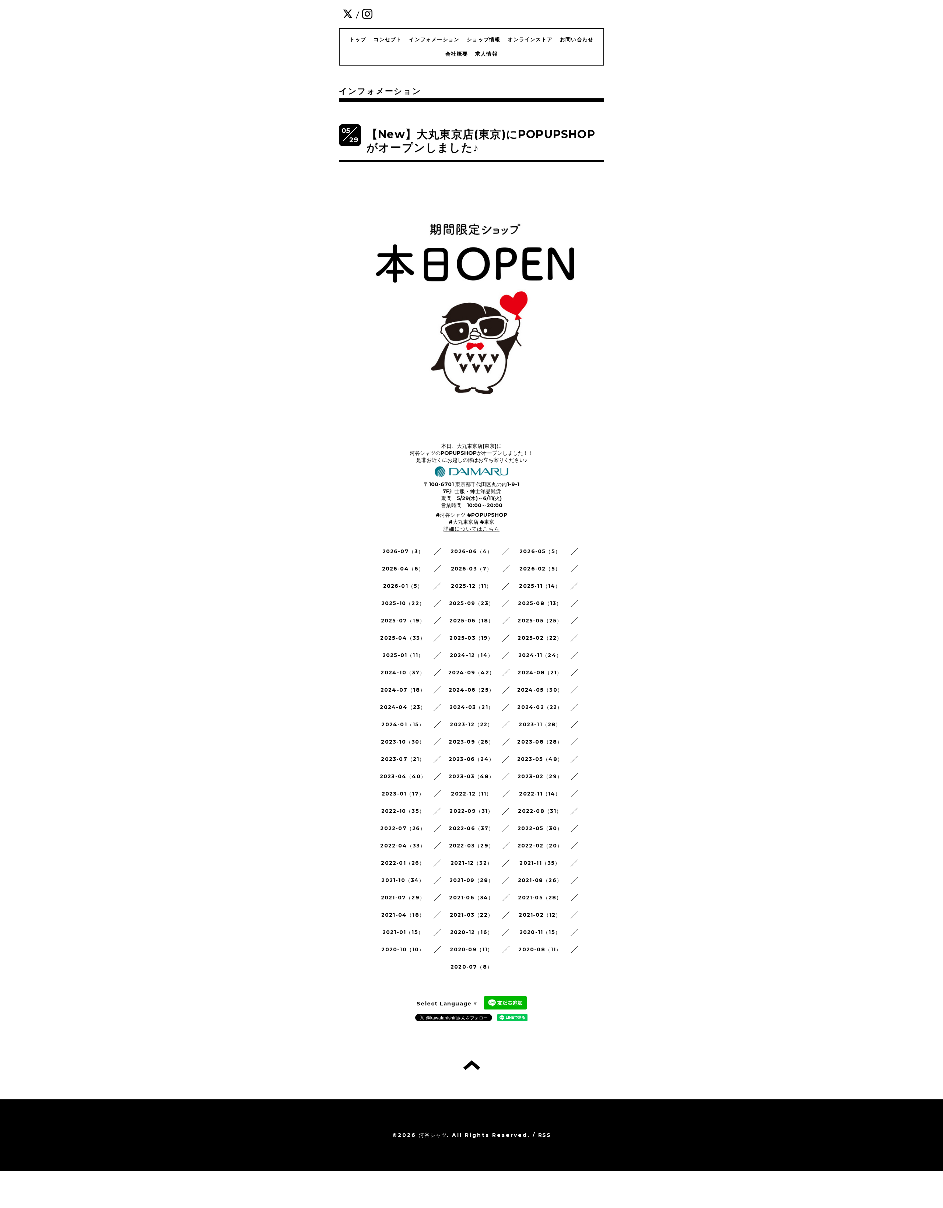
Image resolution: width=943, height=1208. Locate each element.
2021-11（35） (539, 863)
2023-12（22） (471, 724)
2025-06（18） (471, 620)
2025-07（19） (403, 620)
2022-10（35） (403, 811)
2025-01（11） (403, 655)
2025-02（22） (540, 638)
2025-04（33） (402, 638)
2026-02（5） (540, 568)
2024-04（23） (403, 707)
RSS (544, 1135)
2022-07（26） (402, 828)
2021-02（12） (540, 915)
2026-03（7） (471, 568)
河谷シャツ (433, 1135)
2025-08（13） (540, 603)
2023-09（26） (471, 741)
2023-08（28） (539, 741)
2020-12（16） (471, 932)
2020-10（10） (402, 949)
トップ (358, 39)
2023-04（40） (403, 776)
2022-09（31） (471, 811)
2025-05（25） (540, 620)
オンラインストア (530, 39)
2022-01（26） (403, 863)
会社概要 (456, 53)
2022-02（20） (540, 845)
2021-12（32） (471, 863)
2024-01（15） (402, 724)
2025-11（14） (540, 586)
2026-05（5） (540, 551)
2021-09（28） (471, 880)
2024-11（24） (540, 655)
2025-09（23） (471, 603)
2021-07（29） (403, 897)
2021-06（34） (471, 897)
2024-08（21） (540, 672)
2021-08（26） (540, 880)
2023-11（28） (540, 724)
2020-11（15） (540, 932)
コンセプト (388, 39)
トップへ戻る (471, 1065)
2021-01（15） (403, 932)
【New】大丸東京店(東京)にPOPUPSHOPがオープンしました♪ (481, 140)
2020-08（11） (539, 949)
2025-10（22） (403, 603)
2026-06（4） (472, 551)
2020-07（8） (471, 966)
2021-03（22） (471, 915)
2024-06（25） (471, 689)
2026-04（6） (403, 568)
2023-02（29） (540, 776)
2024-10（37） (403, 672)
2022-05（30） (540, 828)
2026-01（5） (403, 586)
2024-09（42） (471, 672)
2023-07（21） (403, 759)
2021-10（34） (402, 880)
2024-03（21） (471, 707)
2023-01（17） (403, 793)
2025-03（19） (471, 638)
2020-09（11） (471, 949)
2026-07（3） (403, 551)
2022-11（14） (540, 793)
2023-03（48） (471, 776)
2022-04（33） (402, 845)
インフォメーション (434, 39)
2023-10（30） (403, 741)
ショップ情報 (483, 39)
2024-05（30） (540, 689)
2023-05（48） (540, 759)
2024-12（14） (471, 655)
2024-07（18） (403, 689)
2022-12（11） (471, 793)
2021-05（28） (540, 897)
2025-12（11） (471, 586)
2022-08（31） (540, 811)
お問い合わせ (576, 39)
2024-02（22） (539, 707)
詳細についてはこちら (471, 529)
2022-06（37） (471, 828)
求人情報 (486, 53)
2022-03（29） (471, 845)
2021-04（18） (403, 915)
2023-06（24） (471, 759)
